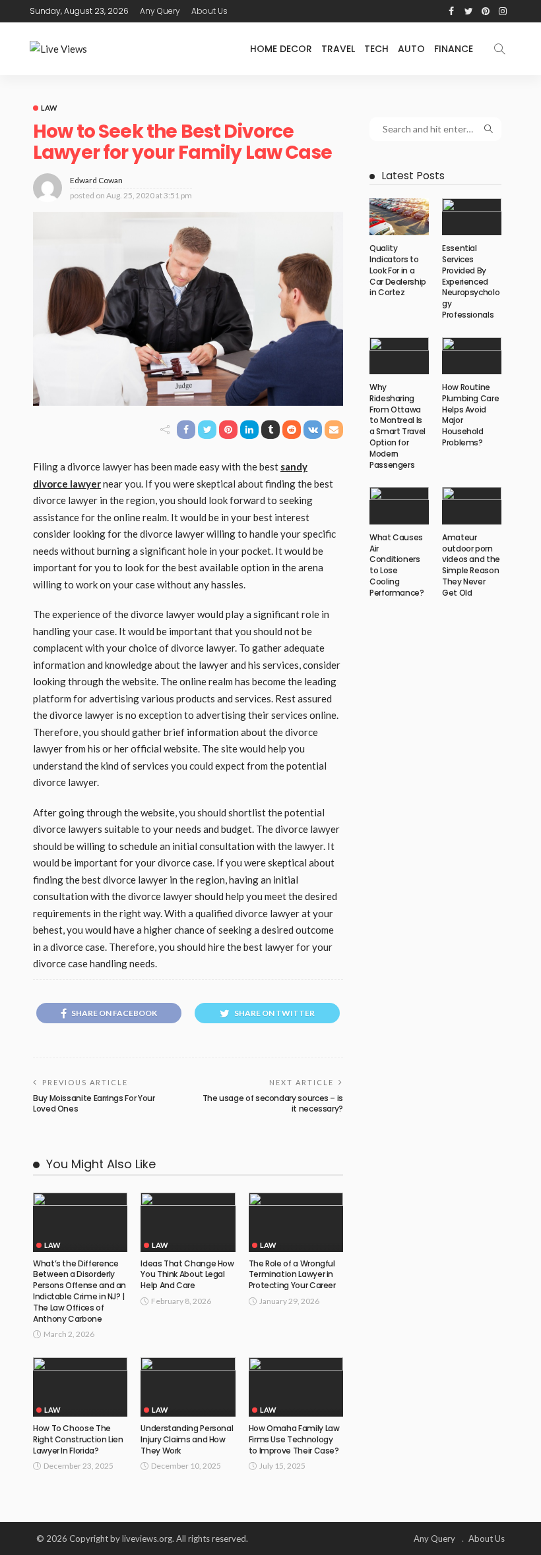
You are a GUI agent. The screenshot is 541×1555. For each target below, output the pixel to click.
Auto (411, 48)
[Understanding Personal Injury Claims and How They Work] (188, 1387)
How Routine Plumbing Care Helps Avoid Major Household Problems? (470, 415)
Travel (338, 48)
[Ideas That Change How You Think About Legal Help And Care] (188, 1222)
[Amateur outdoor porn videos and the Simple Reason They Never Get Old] (471, 505)
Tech (376, 48)
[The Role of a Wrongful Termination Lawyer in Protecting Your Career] (296, 1222)
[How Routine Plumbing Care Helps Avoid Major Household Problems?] (471, 355)
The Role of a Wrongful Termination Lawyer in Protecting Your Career (292, 1274)
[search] (499, 48)
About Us (209, 10)
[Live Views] (58, 49)
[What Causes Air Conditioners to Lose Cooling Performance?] (399, 505)
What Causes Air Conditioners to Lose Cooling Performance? (396, 565)
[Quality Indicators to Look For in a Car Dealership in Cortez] (399, 216)
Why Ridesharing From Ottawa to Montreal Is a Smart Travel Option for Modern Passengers (397, 426)
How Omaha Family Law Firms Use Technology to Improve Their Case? (294, 1439)
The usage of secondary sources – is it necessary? (273, 1103)
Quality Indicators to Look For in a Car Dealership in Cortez (397, 270)
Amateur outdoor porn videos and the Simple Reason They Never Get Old (471, 565)
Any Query (160, 10)
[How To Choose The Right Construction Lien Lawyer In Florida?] (80, 1387)
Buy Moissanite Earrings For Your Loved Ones (93, 1103)
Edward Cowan (96, 180)
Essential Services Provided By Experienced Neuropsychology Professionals (470, 281)
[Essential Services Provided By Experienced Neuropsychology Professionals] (471, 216)
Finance (453, 48)
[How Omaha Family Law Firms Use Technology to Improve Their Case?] (296, 1387)
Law (49, 107)
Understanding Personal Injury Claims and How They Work (187, 1439)
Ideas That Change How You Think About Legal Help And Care (187, 1274)
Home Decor (281, 48)
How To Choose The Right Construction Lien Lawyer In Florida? (78, 1439)
